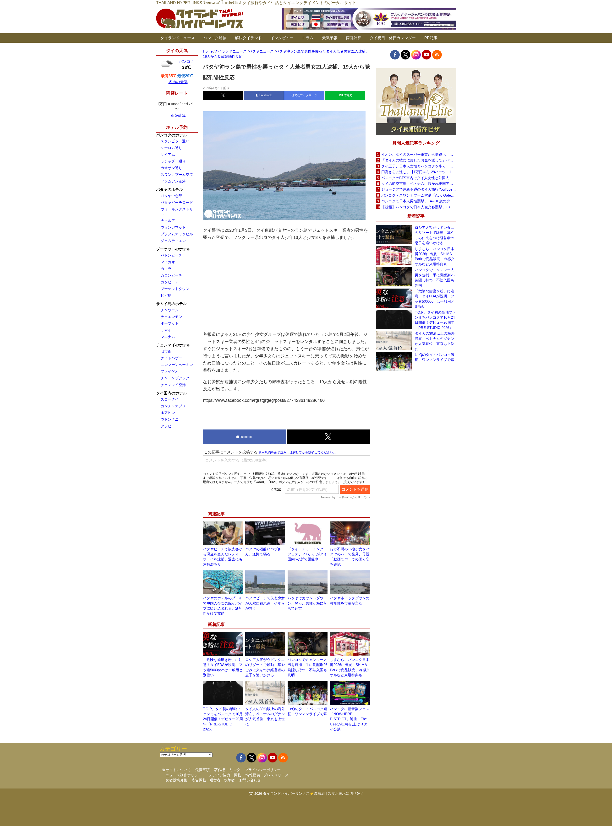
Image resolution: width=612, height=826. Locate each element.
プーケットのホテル (173, 249)
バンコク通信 (214, 38)
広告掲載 (199, 780)
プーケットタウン (175, 289)
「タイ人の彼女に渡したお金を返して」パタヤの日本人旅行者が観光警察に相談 (418, 160)
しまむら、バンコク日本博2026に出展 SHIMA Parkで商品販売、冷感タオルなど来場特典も (434, 256)
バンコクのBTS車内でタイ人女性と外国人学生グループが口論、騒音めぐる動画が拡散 (418, 178)
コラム (307, 38)
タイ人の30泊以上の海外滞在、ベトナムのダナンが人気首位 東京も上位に (434, 341)
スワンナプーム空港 (177, 174)
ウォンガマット (173, 227)
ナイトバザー (171, 358)
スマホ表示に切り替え (346, 793)
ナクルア (168, 221)
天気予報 (329, 38)
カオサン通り (171, 168)
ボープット (170, 323)
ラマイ (166, 330)
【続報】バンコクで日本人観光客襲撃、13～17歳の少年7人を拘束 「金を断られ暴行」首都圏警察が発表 (418, 207)
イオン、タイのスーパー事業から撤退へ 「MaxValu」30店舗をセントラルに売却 (418, 154)
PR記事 (430, 38)
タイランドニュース (177, 38)
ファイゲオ (170, 371)
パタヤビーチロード (177, 202)
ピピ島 (166, 295)
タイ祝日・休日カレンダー (393, 38)
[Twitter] (405, 54)
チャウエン (170, 310)
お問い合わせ (250, 780)
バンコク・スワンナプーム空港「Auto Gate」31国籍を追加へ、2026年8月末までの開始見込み (418, 195)
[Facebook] (395, 54)
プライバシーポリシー (263, 770)
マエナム (168, 337)
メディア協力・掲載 (225, 775)
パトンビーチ (171, 255)
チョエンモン (171, 317)
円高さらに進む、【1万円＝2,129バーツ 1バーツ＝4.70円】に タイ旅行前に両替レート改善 (418, 172)
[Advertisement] (286, 285)
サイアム (168, 154)
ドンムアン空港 (173, 181)
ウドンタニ (170, 419)
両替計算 (353, 38)
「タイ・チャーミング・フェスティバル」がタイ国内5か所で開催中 (307, 554)
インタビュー (281, 38)
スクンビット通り (175, 141)
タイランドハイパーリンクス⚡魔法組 (294, 793)
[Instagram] (416, 54)
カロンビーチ (171, 275)
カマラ (166, 269)
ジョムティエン (173, 241)
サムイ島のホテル (171, 304)
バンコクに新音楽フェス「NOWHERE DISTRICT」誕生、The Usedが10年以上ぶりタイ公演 (349, 719)
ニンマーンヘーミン (177, 365)
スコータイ (170, 399)
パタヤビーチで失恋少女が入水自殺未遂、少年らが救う (265, 603)
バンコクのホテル (171, 135)
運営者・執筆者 (222, 780)
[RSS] (437, 54)
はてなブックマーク (304, 95)
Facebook (265, 95)
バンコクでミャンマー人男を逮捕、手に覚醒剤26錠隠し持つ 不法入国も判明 (434, 277)
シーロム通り (171, 148)
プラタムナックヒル (177, 234)
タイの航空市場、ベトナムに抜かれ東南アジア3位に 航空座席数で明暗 (418, 184)
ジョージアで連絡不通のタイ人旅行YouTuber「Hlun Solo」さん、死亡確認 (418, 189)
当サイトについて (176, 770)
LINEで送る (345, 95)
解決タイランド (248, 38)
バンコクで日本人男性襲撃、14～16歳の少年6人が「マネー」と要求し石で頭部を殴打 (418, 201)
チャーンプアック (175, 378)
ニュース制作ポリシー (184, 775)
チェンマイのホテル (173, 345)
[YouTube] (426, 54)
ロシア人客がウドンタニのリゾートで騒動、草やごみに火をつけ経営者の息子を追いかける (434, 235)
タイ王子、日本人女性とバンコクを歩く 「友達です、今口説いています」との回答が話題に (418, 166)
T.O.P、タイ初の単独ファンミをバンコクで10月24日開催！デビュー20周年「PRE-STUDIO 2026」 (223, 719)
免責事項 (202, 770)
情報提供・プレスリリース (267, 775)
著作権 (219, 770)
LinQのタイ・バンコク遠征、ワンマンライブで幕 (434, 357)
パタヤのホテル (169, 190)
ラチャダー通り (173, 161)
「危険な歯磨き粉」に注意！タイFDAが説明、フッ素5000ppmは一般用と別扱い (434, 298)
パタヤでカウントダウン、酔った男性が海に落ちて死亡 (307, 603)
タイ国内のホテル (171, 393)
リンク (235, 770)
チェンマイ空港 (173, 385)
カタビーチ (170, 282)
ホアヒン (168, 413)
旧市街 (166, 351)
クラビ (166, 426)
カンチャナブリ (173, 406)
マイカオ (168, 262)
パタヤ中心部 (171, 196)
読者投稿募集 (176, 780)
